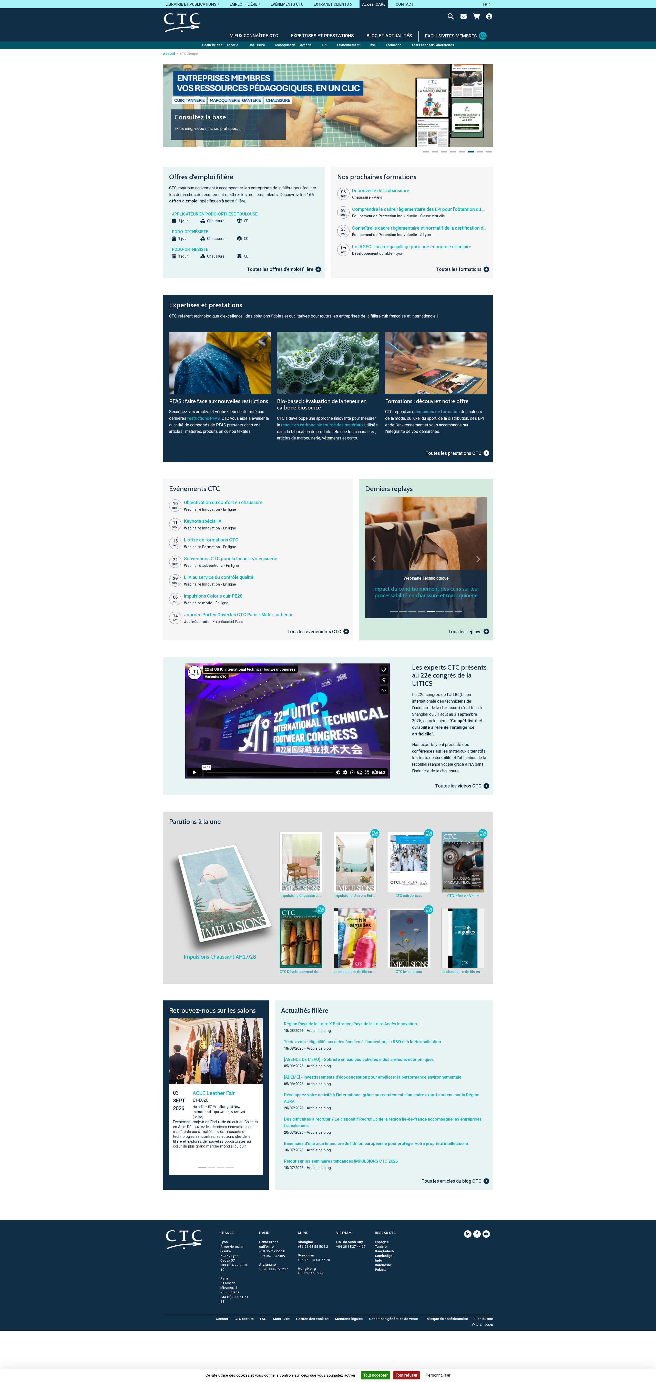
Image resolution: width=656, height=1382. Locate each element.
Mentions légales (349, 1319)
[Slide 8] (458, 611)
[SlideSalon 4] (230, 1165)
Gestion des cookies (312, 1319)
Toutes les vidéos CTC (458, 786)
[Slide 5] (431, 611)
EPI (324, 45)
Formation (393, 45)
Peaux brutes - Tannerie (220, 45)
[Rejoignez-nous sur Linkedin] (467, 1234)
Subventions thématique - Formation (426, 595)
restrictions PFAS (203, 418)
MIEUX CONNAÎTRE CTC (254, 35)
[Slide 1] (394, 611)
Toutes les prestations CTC (453, 453)
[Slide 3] (412, 611)
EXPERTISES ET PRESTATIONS (322, 35)
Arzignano (267, 1264)
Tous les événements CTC (314, 631)
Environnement (348, 45)
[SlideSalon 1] (202, 1165)
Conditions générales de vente (393, 1319)
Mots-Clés (281, 1319)
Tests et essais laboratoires (433, 45)
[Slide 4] (421, 611)
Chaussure (257, 45)
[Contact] (463, 17)
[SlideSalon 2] (211, 1165)
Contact (222, 1319)
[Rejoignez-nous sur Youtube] (486, 1234)
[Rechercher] (451, 17)
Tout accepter (375, 1375)
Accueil (169, 54)
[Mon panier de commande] (476, 17)
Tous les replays (464, 631)
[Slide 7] (449, 611)
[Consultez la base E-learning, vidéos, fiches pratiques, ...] (328, 105)
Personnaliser (437, 1375)
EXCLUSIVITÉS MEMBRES (451, 35)
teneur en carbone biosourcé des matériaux (322, 425)
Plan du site (483, 1319)
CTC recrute (244, 1319)
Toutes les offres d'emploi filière (280, 269)
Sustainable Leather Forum (216, 1096)
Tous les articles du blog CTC (451, 1181)
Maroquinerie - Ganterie (293, 45)
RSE (373, 45)
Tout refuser (406, 1375)
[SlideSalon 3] (220, 1165)
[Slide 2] (403, 611)
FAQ (263, 1319)
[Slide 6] (440, 611)
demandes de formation (437, 411)
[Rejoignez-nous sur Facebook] (477, 1234)
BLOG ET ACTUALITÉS (389, 35)
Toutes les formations (458, 269)
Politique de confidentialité (446, 1319)
